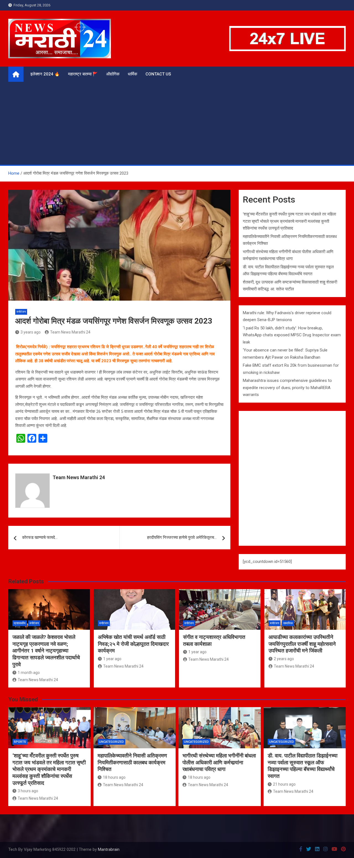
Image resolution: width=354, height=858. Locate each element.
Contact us (158, 74)
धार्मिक (132, 74)
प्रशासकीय (19, 623)
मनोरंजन (21, 312)
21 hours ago (284, 784)
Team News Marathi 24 (70, 332)
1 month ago (29, 672)
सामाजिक (288, 623)
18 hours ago (114, 777)
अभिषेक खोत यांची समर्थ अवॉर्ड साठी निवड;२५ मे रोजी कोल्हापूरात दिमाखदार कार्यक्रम (133, 644)
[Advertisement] (177, 123)
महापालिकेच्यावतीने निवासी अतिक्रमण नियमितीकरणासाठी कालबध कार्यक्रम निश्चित (132, 762)
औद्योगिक (112, 74)
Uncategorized (111, 742)
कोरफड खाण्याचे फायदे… (40, 537)
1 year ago (112, 659)
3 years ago (30, 332)
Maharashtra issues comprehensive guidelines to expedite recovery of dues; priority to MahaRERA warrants (287, 387)
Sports (20, 742)
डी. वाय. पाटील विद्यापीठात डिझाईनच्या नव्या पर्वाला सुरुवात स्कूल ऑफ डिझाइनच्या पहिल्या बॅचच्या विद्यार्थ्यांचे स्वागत (302, 765)
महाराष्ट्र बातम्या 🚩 (83, 74)
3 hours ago (28, 791)
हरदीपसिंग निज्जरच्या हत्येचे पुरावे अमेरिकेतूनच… (182, 537)
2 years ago (284, 659)
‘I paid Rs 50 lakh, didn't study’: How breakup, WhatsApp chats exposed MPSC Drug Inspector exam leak (292, 335)
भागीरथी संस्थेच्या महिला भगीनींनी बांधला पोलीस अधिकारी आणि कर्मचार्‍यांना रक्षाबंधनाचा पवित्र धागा (219, 762)
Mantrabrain (108, 849)
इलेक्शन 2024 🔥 (45, 74)
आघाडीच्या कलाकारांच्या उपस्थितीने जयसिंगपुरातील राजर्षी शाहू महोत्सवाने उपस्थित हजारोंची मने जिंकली (302, 644)
